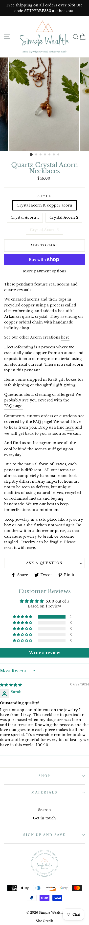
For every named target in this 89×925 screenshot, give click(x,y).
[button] (23, 617)
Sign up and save (44, 835)
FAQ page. (13, 406)
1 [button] (31, 154)
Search (44, 810)
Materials (44, 792)
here (65, 337)
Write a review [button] (44, 652)
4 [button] (45, 154)
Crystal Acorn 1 (25, 217)
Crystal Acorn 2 (63, 217)
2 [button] (36, 154)
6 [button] (54, 154)
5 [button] (49, 154)
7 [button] (58, 154)
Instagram (42, 443)
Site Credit (44, 921)
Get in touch (44, 818)
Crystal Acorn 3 (44, 229)
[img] (11, 685)
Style (45, 196)
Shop (44, 776)
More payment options (44, 271)
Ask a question (44, 563)
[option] (44, 8)
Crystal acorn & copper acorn (44, 205)
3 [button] (41, 154)
